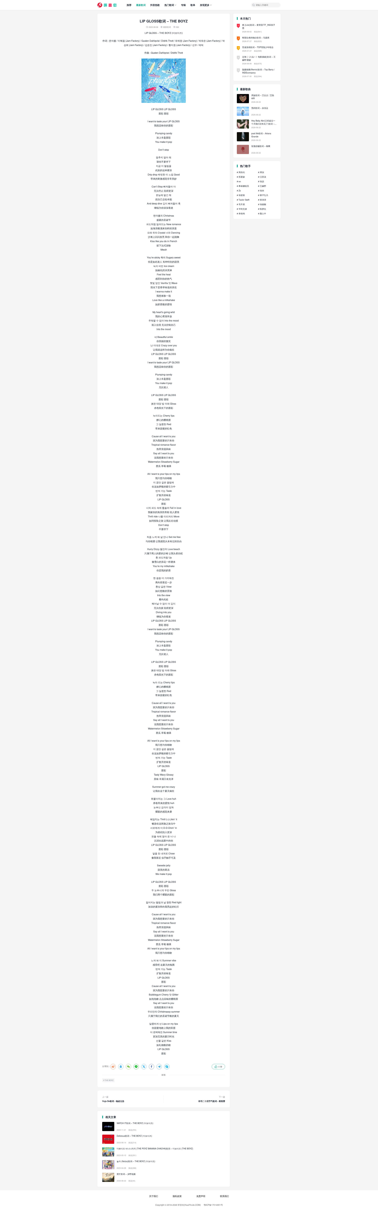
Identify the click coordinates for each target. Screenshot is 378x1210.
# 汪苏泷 (262, 177)
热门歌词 (169, 5)
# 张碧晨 (241, 195)
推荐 (129, 5)
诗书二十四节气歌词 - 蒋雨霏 (211, 1099)
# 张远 (261, 181)
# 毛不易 (241, 204)
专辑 (183, 5)
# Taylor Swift (243, 200)
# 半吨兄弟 (242, 209)
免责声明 (200, 1196)
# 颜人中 (262, 213)
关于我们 (153, 1196)
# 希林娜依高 (243, 186)
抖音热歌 (155, 5)
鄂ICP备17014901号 (213, 1204)
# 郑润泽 (262, 200)
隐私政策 (177, 1196)
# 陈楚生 (262, 209)
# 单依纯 (241, 213)
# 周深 (261, 172)
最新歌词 (141, 5)
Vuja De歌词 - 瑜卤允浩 (113, 1099)
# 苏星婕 (241, 177)
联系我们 (224, 1196)
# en (239, 181)
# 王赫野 (262, 186)
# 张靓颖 (262, 204)
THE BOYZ (109, 1080)
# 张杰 (261, 190)
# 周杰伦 (241, 172)
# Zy (239, 190)
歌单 (192, 5)
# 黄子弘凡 (263, 195)
